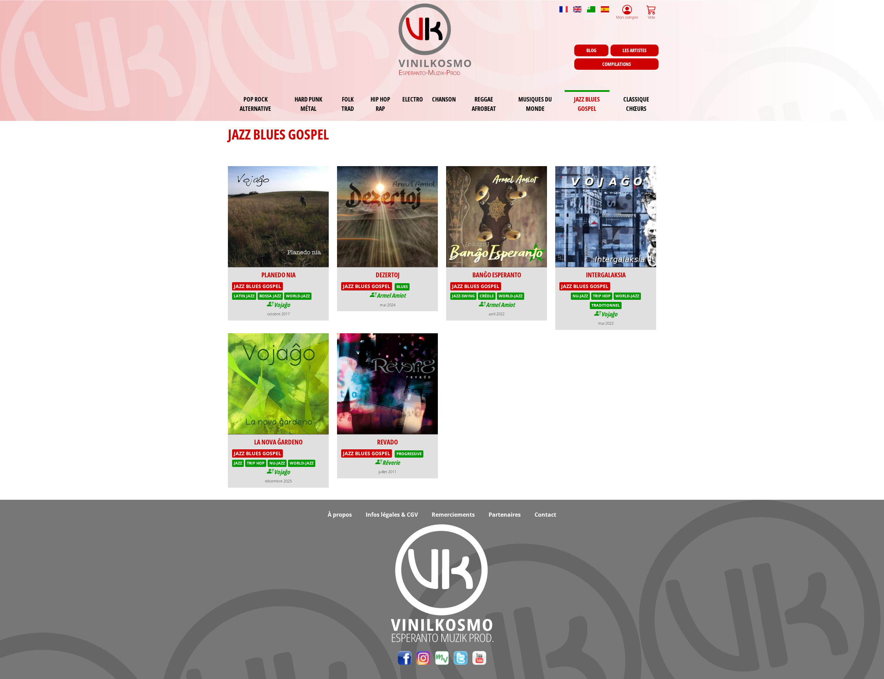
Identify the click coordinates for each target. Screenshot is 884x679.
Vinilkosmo (435, 63)
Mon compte (627, 17)
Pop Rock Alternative (255, 103)
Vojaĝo (282, 304)
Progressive (409, 453)
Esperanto (591, 6)
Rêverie (391, 462)
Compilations (616, 64)
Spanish (605, 6)
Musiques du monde (535, 103)
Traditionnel (606, 305)
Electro (412, 99)
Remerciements (453, 514)
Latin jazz (244, 295)
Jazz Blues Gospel (587, 103)
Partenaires (505, 514)
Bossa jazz (270, 295)
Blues (402, 286)
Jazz (238, 463)
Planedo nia (278, 274)
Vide (651, 17)
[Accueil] (425, 29)
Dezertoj (388, 274)
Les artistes (634, 50)
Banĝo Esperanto (496, 274)
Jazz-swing (463, 295)
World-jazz (298, 295)
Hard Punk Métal (308, 103)
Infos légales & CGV (392, 514)
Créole (487, 295)
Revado (387, 442)
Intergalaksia (606, 274)
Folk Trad (348, 103)
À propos (340, 514)
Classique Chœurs (636, 103)
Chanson (444, 99)
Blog (591, 50)
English (577, 6)
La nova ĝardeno (278, 442)
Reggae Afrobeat (484, 103)
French (563, 6)
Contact (545, 514)
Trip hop (602, 295)
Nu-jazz (580, 295)
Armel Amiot (391, 295)
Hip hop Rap (380, 103)
